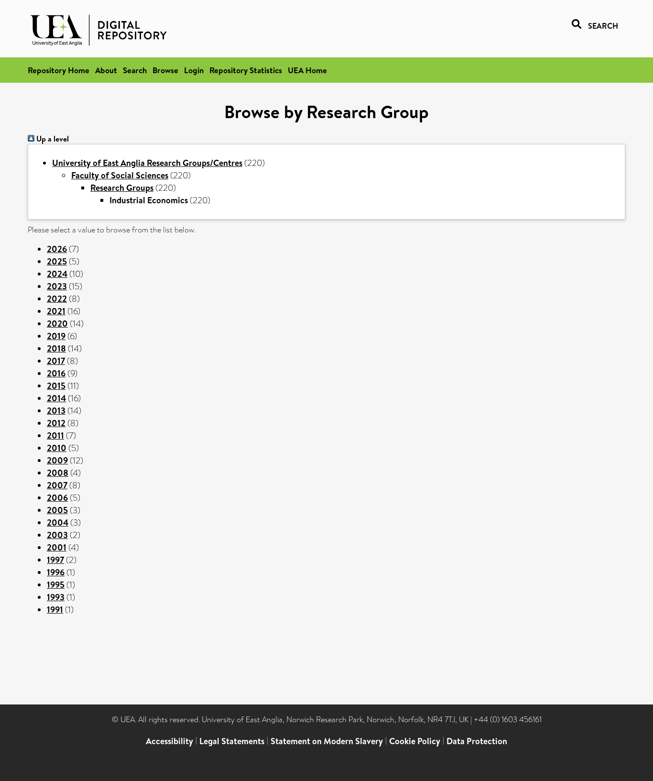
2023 (57, 286)
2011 (55, 435)
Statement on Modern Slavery (327, 741)
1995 (56, 585)
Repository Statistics (245, 70)
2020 (57, 324)
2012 (56, 423)
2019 (56, 336)
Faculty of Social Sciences (119, 175)
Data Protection (476, 741)
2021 (56, 311)
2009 (57, 460)
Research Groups (121, 188)
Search (135, 70)
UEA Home (307, 70)
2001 (56, 547)
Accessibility (169, 741)
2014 (56, 398)
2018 (56, 348)
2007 (57, 485)
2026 (57, 249)
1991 (55, 610)
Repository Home (58, 70)
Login (194, 70)
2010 (56, 448)
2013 (56, 411)
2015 (56, 386)
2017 (56, 361)
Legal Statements (231, 741)
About (106, 70)
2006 (57, 498)
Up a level (51, 138)
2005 (57, 510)
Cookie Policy (414, 741)
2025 (57, 261)
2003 (57, 535)
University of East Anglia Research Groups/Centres (147, 163)
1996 (56, 572)
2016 (56, 373)
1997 (55, 560)
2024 (57, 274)
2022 (57, 299)
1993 (56, 597)
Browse (165, 70)
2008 (57, 473)
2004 (57, 522)
